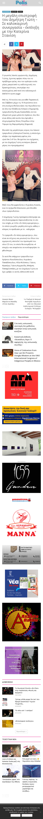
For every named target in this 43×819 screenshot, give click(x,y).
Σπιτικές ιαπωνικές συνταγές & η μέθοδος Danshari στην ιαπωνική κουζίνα (25, 327)
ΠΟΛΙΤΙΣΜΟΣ (6, 11)
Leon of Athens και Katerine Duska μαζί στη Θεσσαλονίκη (11, 761)
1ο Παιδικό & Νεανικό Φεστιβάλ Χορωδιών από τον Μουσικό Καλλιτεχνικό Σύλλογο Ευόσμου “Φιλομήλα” (32, 304)
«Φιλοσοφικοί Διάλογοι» (24, 721)
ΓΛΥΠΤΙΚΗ (5, 342)
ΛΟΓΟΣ (5, 355)
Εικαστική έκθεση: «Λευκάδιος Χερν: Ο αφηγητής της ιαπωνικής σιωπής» (25, 341)
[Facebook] (11, 44)
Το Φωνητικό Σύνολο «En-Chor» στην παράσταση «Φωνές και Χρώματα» (27, 690)
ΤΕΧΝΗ (20, 11)
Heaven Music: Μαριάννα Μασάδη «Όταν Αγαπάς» (9, 301)
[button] (3, 3)
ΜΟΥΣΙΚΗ (14, 11)
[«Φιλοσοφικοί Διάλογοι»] (7, 724)
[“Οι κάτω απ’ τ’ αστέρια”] (7, 713)
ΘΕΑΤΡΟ (25, 756)
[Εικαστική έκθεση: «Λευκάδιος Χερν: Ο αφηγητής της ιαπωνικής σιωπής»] (7, 339)
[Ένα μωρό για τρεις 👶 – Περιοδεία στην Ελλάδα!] (31, 750)
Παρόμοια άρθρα (9, 317)
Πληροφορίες (27, 815)
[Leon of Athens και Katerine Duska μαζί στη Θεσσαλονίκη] (11, 750)
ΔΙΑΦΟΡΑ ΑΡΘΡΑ (5, 328)
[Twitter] (16, 44)
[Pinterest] (21, 44)
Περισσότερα (23, 317)
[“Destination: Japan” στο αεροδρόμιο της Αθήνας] (11, 771)
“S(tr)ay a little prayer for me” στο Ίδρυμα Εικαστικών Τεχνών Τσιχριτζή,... (27, 701)
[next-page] (7, 366)
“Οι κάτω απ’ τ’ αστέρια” (24, 710)
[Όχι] (40, 812)
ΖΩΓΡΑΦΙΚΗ (26, 776)
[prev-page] (3, 366)
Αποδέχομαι (15, 815)
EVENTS (5, 756)
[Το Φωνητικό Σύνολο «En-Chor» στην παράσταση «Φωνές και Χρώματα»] (7, 691)
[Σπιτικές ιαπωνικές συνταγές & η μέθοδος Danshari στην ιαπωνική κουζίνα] (7, 326)
